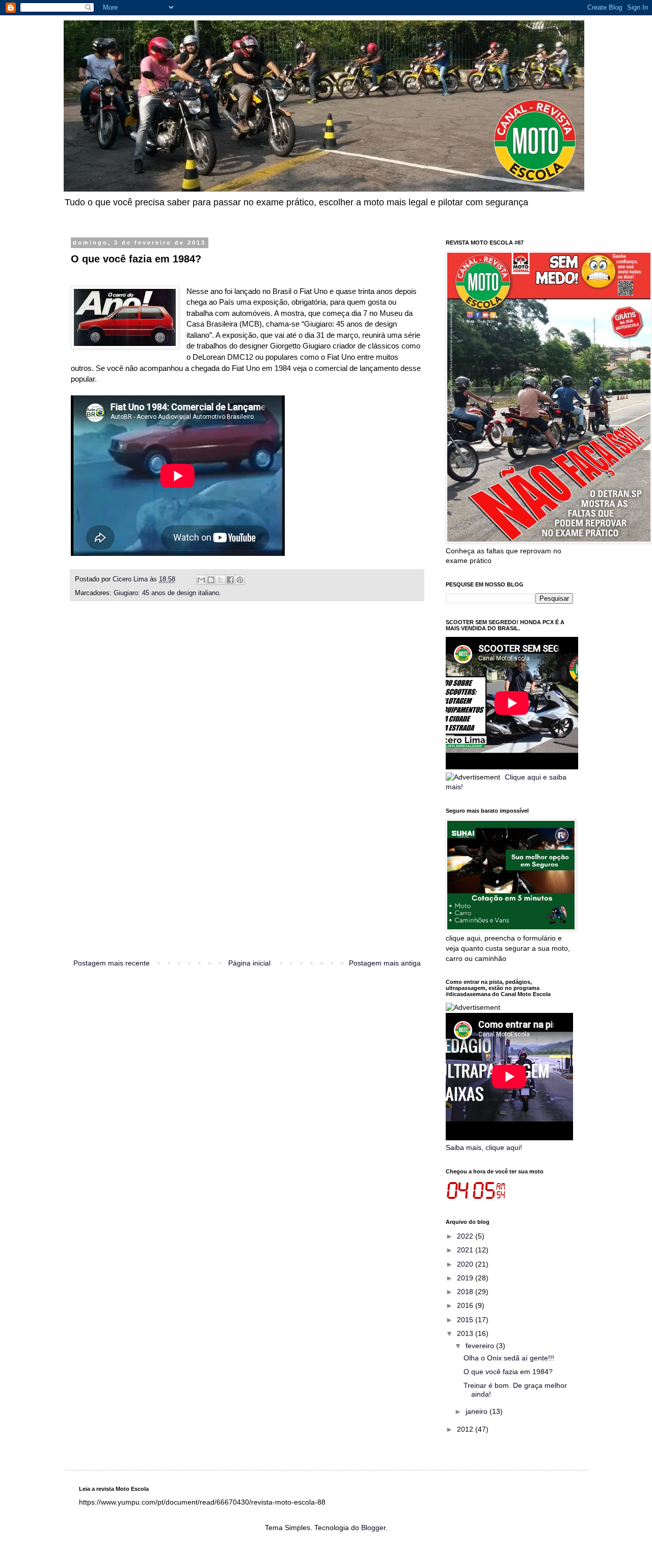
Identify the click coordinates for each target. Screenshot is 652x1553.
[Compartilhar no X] (220, 580)
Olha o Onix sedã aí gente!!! (509, 1358)
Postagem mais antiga (385, 963)
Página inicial (249, 963)
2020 (466, 1264)
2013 (466, 1333)
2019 (466, 1278)
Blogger (373, 1527)
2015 (466, 1320)
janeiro (478, 1411)
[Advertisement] (247, 791)
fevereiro (481, 1346)
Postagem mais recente (111, 963)
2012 (466, 1429)
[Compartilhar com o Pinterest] (240, 580)
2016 (466, 1305)
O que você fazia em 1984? (508, 1372)
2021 (466, 1250)
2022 (466, 1236)
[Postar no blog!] (211, 580)
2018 (466, 1292)
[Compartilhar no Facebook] (230, 580)
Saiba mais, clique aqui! (484, 1147)
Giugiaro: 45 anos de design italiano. (167, 593)
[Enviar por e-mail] (201, 580)
